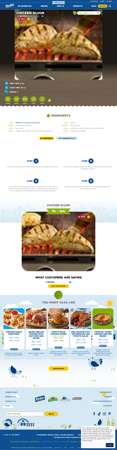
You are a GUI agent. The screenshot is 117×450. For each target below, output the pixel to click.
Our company (94, 1)
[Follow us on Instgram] (104, 414)
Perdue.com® (57, 447)
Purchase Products (102, 401)
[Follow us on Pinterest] (109, 414)
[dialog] (98, 437)
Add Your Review (58, 286)
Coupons (107, 406)
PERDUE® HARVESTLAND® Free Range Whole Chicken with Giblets (58, 353)
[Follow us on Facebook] (94, 414)
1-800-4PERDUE (47, 442)
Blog (94, 6)
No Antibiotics (25, 6)
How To (60, 6)
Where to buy (11, 392)
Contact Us (58, 3)
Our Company (105, 392)
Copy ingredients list (66, 138)
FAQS (7, 406)
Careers (102, 1)
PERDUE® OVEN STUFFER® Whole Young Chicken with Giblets (81, 353)
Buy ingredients (46, 138)
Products (77, 6)
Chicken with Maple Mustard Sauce (69, 437)
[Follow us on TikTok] (99, 414)
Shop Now (102, 6)
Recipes (44, 6)
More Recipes (58, 369)
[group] (14, 334)
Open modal (49, 100)
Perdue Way (10, 397)
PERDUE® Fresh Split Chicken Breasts (28, 123)
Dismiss (110, 445)
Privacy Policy (87, 440)
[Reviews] (42, 16)
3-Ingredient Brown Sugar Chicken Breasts (55, 435)
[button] (35, 16)
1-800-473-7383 (61, 442)
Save (23, 19)
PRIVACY (72, 447)
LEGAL (65, 447)
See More (109, 1)
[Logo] (40, 398)
